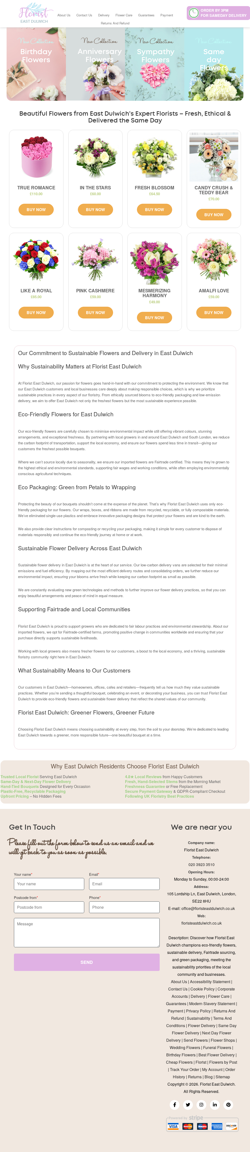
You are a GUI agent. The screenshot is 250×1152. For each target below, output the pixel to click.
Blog (209, 1077)
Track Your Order (184, 1069)
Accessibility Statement (210, 981)
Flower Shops (223, 1040)
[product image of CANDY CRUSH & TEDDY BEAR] (214, 157)
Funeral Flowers (217, 1047)
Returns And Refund (115, 23)
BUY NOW (36, 209)
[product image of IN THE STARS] (95, 157)
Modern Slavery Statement (212, 1003)
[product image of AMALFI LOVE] (214, 260)
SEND (87, 962)
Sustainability (198, 1018)
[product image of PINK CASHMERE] (95, 260)
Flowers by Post (223, 1062)
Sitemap (223, 1077)
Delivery (104, 15)
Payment (166, 15)
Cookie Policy (202, 989)
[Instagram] (201, 1105)
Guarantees (146, 15)
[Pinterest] (228, 1105)
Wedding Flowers (185, 1047)
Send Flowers (196, 1040)
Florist (201, 1062)
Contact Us (84, 15)
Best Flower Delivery (216, 1055)
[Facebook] (174, 1105)
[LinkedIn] (215, 1105)
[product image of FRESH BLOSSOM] (154, 157)
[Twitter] (188, 1105)
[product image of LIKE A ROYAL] (36, 260)
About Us (64, 15)
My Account (212, 1069)
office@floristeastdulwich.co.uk (208, 908)
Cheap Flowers (179, 1062)
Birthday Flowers (181, 1055)
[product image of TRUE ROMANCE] (36, 157)
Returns (195, 1077)
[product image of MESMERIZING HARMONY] (154, 260)
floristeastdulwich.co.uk (201, 923)
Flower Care (123, 15)
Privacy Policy (198, 1011)
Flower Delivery (201, 1025)
